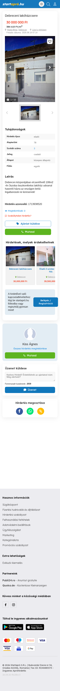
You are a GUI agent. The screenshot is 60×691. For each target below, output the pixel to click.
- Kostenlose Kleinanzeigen (24, 585)
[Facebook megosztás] (19, 411)
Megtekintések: (16, 210)
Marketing (8, 535)
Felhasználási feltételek (16, 519)
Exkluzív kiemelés (12, 562)
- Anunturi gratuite (19, 580)
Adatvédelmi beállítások (16, 524)
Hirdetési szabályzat (14, 514)
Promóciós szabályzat (15, 545)
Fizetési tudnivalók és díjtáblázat (21, 509)
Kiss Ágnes (30, 344)
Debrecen (22, 30)
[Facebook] (5, 605)
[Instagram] (13, 605)
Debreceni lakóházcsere (20, 269)
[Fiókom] (55, 3)
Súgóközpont (10, 504)
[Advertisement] (30, 450)
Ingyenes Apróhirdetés (14, 670)
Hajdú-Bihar (12, 30)
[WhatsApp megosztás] (30, 411)
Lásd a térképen (39, 30)
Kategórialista (10, 540)
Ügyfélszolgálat (11, 530)
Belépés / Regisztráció (46, 302)
